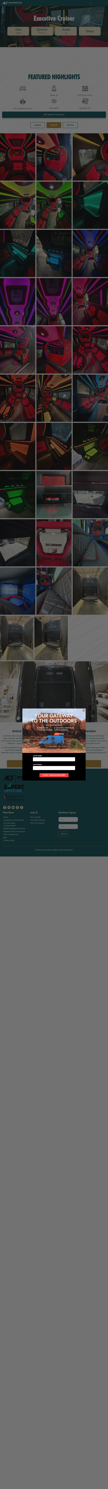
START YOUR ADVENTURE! (54, 775)
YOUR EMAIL (37, 764)
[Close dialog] (84, 710)
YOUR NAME (37, 756)
